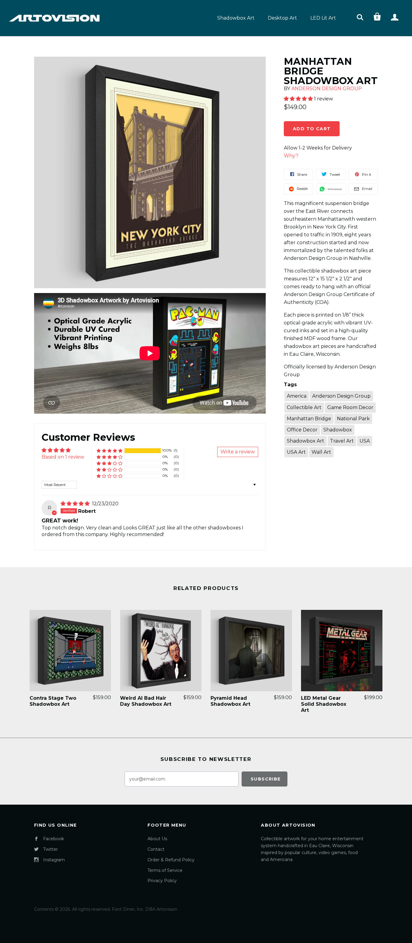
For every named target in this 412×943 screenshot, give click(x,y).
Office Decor (302, 430)
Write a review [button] (237, 452)
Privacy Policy (162, 880)
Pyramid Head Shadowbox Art (230, 701)
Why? (291, 156)
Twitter (50, 849)
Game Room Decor (350, 407)
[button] (109, 450)
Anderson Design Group (326, 88)
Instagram (54, 860)
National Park (353, 418)
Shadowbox (337, 430)
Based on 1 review (63, 457)
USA (365, 441)
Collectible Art (304, 407)
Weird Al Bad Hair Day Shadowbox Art (145, 701)
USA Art (296, 452)
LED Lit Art (323, 18)
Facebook (53, 838)
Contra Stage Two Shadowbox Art (53, 701)
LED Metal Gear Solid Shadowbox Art (323, 704)
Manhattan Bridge (309, 418)
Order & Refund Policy (171, 860)
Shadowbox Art (236, 18)
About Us (157, 838)
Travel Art (342, 441)
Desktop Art (282, 18)
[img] (76, 503)
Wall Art (321, 452)
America (296, 396)
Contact (155, 849)
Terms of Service (164, 870)
